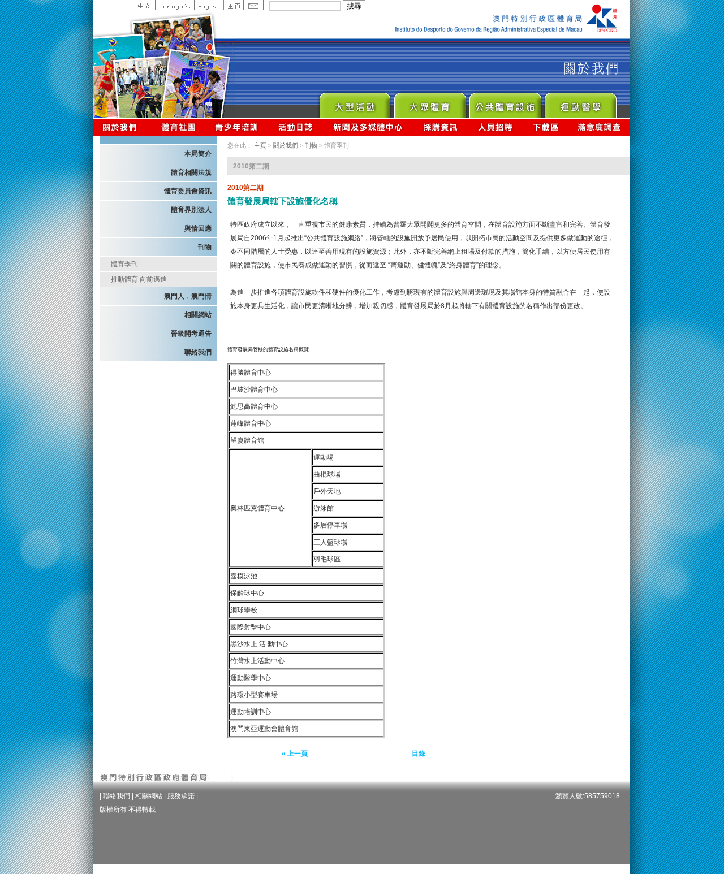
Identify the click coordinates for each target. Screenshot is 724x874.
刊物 (205, 247)
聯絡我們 (198, 352)
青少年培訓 (237, 127)
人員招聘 (495, 127)
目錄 (418, 754)
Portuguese (174, 5)
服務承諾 (181, 796)
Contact (253, 5)
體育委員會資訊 (188, 191)
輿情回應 (198, 228)
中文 (144, 5)
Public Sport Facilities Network (504, 102)
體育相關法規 (191, 172)
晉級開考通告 (191, 334)
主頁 (233, 5)
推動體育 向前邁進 (139, 279)
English (208, 5)
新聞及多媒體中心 (368, 127)
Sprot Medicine (580, 102)
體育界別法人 (191, 210)
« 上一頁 (295, 754)
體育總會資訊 (178, 127)
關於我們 (121, 127)
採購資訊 (440, 127)
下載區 (545, 127)
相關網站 (198, 315)
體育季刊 (124, 264)
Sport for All (429, 102)
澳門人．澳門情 (188, 296)
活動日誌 (296, 127)
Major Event (354, 102)
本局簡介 (198, 154)
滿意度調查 (599, 127)
